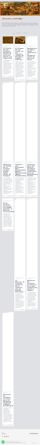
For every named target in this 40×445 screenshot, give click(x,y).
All (13, 32)
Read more (11, 76)
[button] (3, 442)
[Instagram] (37, 1)
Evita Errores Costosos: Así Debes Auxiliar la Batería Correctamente (9, 207)
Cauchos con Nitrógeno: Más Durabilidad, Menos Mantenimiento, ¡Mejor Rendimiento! (22, 170)
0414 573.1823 (5, 1)
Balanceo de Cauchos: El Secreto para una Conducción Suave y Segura (32, 285)
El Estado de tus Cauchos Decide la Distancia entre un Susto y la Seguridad (7, 53)
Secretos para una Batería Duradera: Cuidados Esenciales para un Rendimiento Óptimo (32, 170)
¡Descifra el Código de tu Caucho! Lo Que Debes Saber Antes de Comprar (7, 170)
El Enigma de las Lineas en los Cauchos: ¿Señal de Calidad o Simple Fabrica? (19, 54)
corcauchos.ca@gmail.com (15, 1)
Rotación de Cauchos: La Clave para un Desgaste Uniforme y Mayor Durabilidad (8, 400)
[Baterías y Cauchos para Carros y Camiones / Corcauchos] (5, 5)
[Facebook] (36, 1)
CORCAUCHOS (7, 45)
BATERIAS (19, 32)
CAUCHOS (25, 32)
